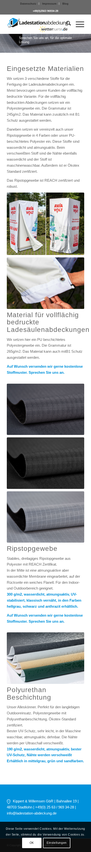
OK (32, 843)
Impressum (49, 3)
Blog (65, 3)
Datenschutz (28, 3)
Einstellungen (57, 843)
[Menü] (77, 24)
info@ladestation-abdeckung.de (32, 813)
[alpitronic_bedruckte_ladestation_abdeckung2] (45, 224)
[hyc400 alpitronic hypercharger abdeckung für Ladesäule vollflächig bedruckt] (45, 283)
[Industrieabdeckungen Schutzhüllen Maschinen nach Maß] (45, 409)
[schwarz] (45, 463)
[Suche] (66, 24)
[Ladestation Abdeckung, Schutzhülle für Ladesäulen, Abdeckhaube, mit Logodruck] (45, 658)
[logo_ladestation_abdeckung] (38, 24)
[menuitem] (28, 3)
